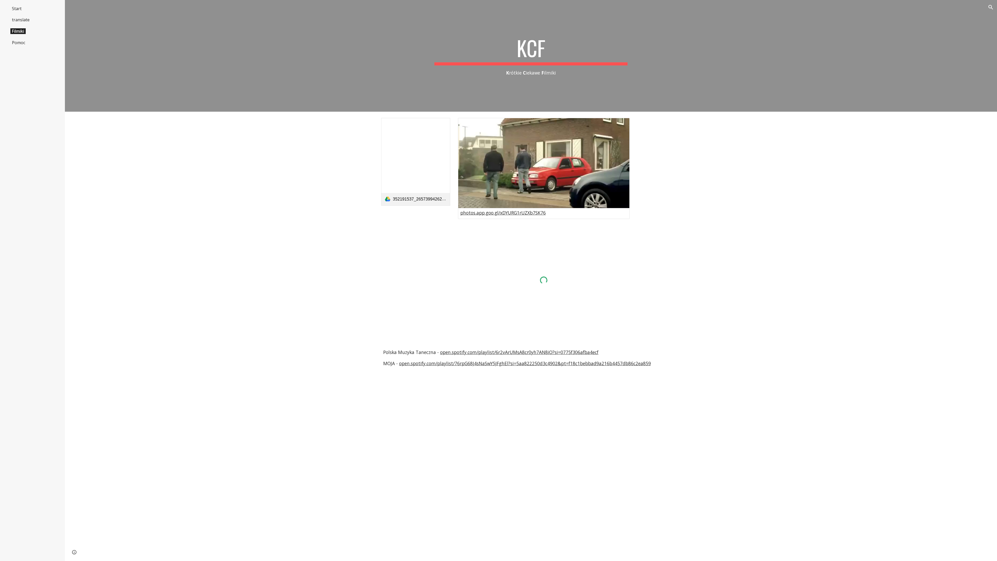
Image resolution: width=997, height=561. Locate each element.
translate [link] (21, 20)
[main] (531, 56)
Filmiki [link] (18, 31)
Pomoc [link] (18, 42)
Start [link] (17, 8)
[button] (991, 7)
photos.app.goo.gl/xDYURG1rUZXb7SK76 (503, 213)
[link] (415, 162)
